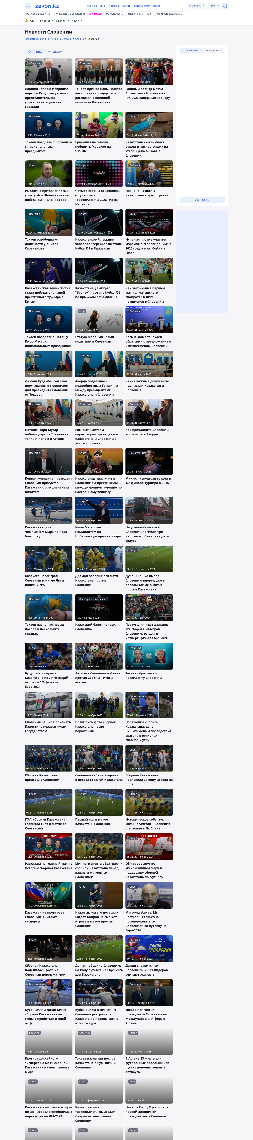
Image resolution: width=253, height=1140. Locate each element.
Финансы (113, 5)
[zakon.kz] (47, 6)
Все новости (202, 199)
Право (156, 5)
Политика (91, 5)
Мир (102, 5)
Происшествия (141, 5)
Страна (79, 38)
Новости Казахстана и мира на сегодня (48, 38)
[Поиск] (225, 6)
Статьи (126, 5)
